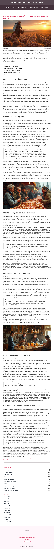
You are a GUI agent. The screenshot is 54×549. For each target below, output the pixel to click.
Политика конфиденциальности (27, 537)
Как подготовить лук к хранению (12, 70)
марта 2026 (7, 508)
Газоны (6, 483)
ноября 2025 (7, 517)
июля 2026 (6, 499)
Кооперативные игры (10, 7)
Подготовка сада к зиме (10, 481)
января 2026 (7, 512)
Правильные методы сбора (11, 66)
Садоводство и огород (9, 479)
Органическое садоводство (11, 490)
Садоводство (7, 470)
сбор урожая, (12, 459)
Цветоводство (7, 477)
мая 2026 (6, 503)
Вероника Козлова (46, 48)
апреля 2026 (7, 505)
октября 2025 (7, 519)
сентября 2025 (7, 521)
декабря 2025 (7, 515)
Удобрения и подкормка (10, 486)
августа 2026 (7, 496)
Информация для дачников (27, 2)
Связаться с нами (27, 541)
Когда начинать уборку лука (11, 64)
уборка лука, (6, 459)
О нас (27, 533)
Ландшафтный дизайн (9, 488)
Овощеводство (8, 474)
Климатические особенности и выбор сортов (15, 74)
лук (24, 55)
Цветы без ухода (44, 7)
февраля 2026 (7, 510)
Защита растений (8, 472)
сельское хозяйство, (28, 459)
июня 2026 (6, 501)
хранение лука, (19, 459)
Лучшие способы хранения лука (12, 72)
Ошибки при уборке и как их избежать (13, 68)
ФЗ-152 (27, 539)
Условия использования (27, 535)
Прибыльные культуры (23, 7)
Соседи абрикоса (34, 7)
